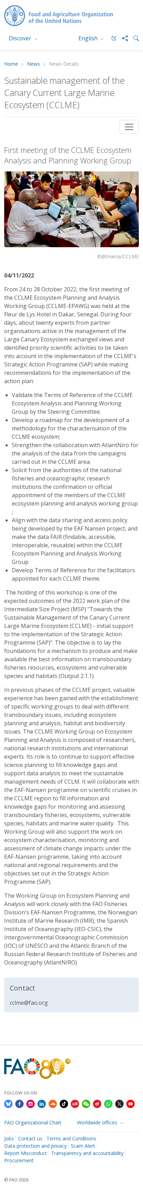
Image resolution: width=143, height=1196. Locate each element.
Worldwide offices (98, 1122)
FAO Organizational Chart (32, 1122)
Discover (21, 38)
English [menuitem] (88, 38)
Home (11, 64)
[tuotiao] (75, 1103)
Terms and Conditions (71, 1138)
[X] (119, 1103)
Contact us (30, 1138)
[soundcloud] (53, 1103)
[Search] (133, 38)
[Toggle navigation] (129, 127)
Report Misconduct (25, 1153)
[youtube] (130, 1103)
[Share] (122, 38)
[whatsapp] (108, 1103)
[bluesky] (8, 1103)
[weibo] (97, 1103)
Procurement (19, 1160)
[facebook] (19, 1103)
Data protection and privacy (35, 1145)
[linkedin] (41, 1103)
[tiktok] (64, 1103)
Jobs (9, 1138)
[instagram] (30, 1103)
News (33, 64)
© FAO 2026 (16, 1180)
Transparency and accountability (87, 1153)
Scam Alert (83, 1145)
